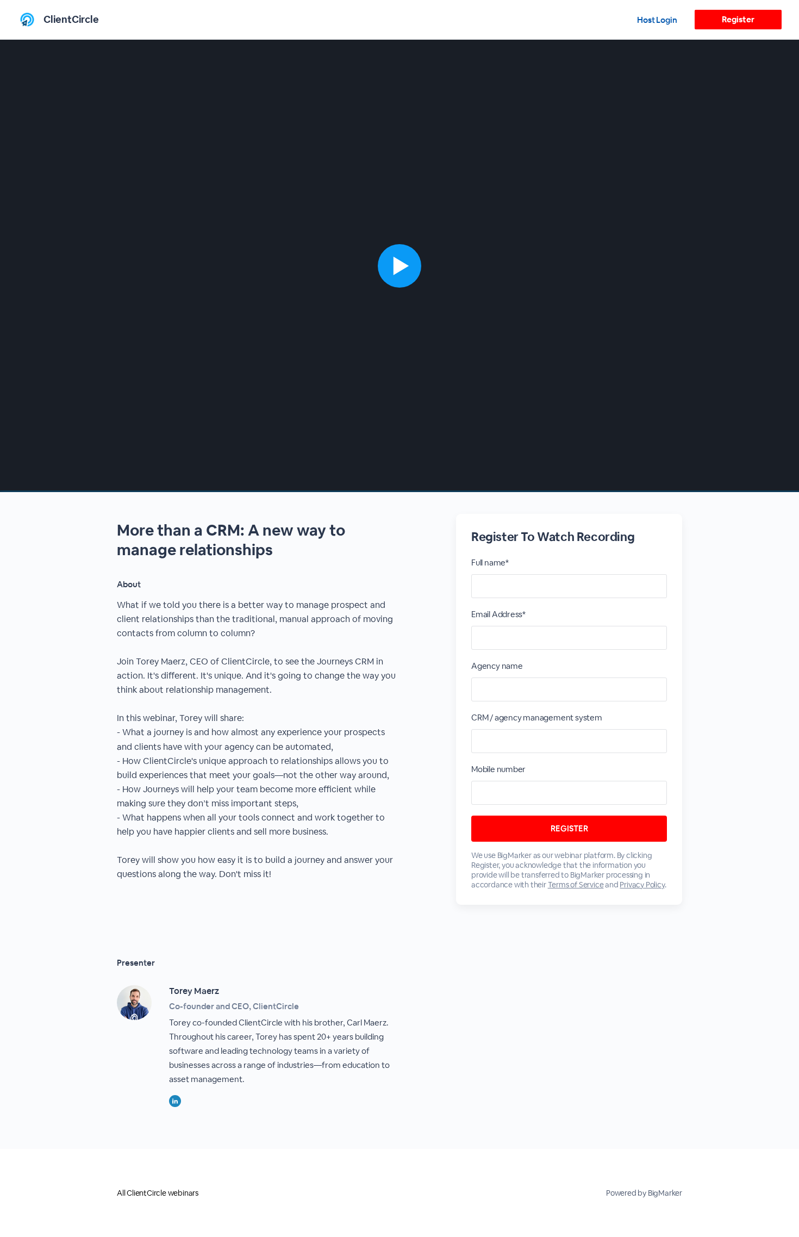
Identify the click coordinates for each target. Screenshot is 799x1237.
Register (738, 19)
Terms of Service (576, 885)
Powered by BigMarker (644, 1193)
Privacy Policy (642, 885)
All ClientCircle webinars (157, 1193)
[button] (399, 266)
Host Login (657, 20)
